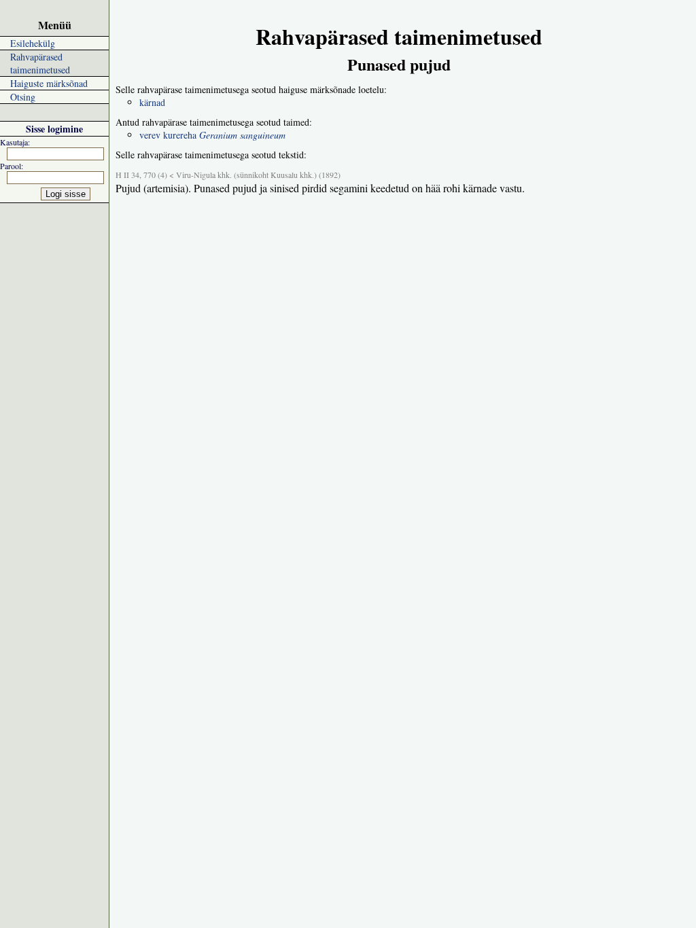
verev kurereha (212, 134)
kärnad (152, 102)
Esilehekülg (32, 43)
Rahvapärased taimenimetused (40, 63)
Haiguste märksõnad (49, 83)
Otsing (22, 96)
